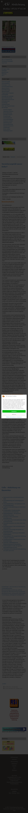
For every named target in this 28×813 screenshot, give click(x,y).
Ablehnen (14, 414)
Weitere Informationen (11, 417)
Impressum (19, 417)
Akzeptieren (14, 411)
